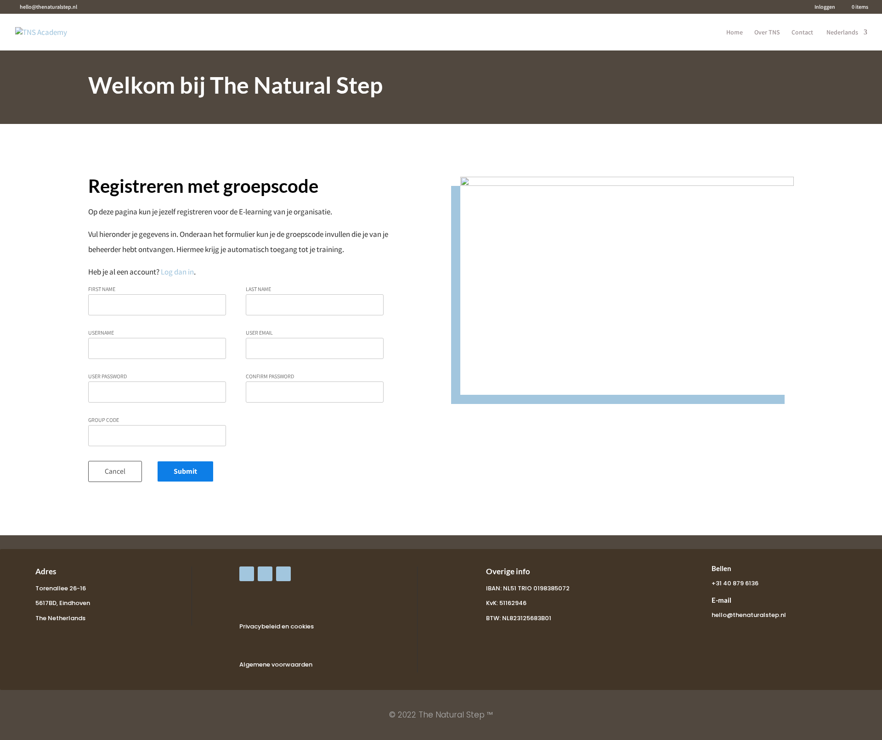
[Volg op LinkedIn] (283, 573)
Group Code (103, 420)
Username (101, 333)
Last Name (258, 289)
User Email (259, 333)
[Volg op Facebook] (246, 573)
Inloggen (824, 7)
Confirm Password (270, 376)
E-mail (721, 600)
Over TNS (767, 32)
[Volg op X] (265, 573)
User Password (107, 376)
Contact (802, 32)
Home (734, 32)
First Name (101, 289)
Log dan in (177, 272)
